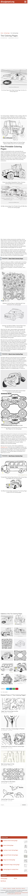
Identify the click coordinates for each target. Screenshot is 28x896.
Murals (15, 878)
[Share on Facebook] (10, 689)
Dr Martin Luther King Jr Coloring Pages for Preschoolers (13, 728)
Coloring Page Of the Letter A (7, 799)
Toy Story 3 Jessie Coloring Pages (10, 850)
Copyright (13, 888)
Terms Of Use (18, 888)
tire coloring (5, 692)
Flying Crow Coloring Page (9, 859)
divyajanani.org (7, 1)
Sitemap (4, 888)
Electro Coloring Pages (8, 845)
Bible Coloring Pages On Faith (7, 764)
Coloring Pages (4, 712)
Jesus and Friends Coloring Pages (10, 855)
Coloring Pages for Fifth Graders (8, 781)
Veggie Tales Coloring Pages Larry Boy (9, 711)
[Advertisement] (14, 18)
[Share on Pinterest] (16, 689)
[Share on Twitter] (7, 689)
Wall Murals (3, 881)
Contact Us (9, 888)
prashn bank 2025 (17, 893)
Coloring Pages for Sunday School (10, 869)
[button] (25, 1)
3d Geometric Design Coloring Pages (11, 864)
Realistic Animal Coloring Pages (10, 840)
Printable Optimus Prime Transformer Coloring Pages (12, 746)
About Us (23, 888)
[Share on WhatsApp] (13, 689)
